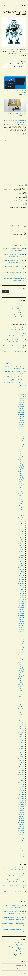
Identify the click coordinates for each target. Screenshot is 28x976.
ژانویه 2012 (21, 725)
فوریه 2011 (21, 747)
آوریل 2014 (21, 671)
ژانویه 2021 (21, 510)
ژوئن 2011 (21, 739)
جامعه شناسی (11, 368)
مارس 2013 (21, 697)
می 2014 (22, 669)
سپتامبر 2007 (21, 828)
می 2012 (22, 717)
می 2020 (22, 526)
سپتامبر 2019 (21, 542)
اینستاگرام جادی (20, 306)
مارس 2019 (21, 553)
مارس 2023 (21, 470)
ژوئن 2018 (21, 571)
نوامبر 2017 (21, 585)
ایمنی (24, 366)
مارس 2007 (21, 840)
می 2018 (22, 573)
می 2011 (22, 741)
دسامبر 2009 (21, 774)
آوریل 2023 (21, 468)
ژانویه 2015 (21, 653)
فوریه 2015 (21, 651)
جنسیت (24, 371)
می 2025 (22, 420)
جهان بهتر (17, 371)
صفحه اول (23, 961)
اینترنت (20, 366)
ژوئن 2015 (21, 643)
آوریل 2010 (21, 766)
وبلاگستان (14, 383)
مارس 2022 (21, 482)
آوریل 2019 (21, 552)
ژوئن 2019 (21, 548)
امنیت (13, 363)
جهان (20, 371)
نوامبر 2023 (21, 454)
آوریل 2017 (21, 599)
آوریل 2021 (21, 504)
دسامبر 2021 (21, 488)
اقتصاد (17, 363)
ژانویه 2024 (21, 450)
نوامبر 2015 (21, 633)
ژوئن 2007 (21, 834)
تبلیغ (6, 366)
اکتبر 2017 (21, 587)
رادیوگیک (20, 374)
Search (24, 289)
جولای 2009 (21, 784)
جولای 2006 (21, 856)
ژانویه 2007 (21, 844)
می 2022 (22, 478)
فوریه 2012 (21, 723)
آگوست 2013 (21, 687)
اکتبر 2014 (21, 659)
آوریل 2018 (21, 575)
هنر (6, 140)
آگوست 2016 (21, 615)
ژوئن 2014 (21, 667)
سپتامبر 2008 (21, 804)
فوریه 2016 (21, 627)
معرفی (12, 379)
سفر (16, 377)
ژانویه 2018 (21, 581)
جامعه (16, 368)
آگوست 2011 (21, 735)
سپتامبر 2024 (21, 434)
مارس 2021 (21, 506)
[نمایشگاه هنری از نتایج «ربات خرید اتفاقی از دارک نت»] (15, 105)
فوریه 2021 (21, 508)
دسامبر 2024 (21, 428)
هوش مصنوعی (23, 382)
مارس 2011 (21, 745)
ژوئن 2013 (21, 691)
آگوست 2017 (21, 591)
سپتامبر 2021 (21, 494)
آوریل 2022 (21, 480)
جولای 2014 (21, 665)
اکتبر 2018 (21, 563)
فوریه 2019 (21, 555)
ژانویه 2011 (21, 749)
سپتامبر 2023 (21, 458)
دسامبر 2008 (21, 798)
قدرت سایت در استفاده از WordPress (16, 973)
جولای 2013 (21, 689)
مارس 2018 (21, 577)
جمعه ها (7, 368)
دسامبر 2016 (21, 607)
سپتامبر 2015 (21, 637)
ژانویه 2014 (21, 677)
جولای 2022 (21, 474)
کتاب (4, 383)
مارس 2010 (21, 768)
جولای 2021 (21, 498)
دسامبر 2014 (21, 655)
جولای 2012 (21, 713)
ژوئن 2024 (21, 440)
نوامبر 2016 (21, 609)
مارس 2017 (21, 601)
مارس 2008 (21, 816)
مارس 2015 (21, 649)
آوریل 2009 (21, 790)
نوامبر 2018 (21, 561)
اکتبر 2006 (21, 850)
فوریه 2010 (21, 770)
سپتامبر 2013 (21, 685)
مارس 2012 (21, 721)
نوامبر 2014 (21, 657)
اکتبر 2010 (21, 755)
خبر (6, 371)
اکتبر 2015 (21, 635)
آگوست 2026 (21, 394)
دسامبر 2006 (21, 846)
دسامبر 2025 (21, 406)
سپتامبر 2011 (21, 733)
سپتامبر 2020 (21, 518)
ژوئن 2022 (21, 476)
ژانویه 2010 (21, 772)
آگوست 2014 (21, 663)
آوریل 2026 (21, 402)
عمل (25, 380)
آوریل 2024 (21, 444)
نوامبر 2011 (21, 729)
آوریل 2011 (21, 743)
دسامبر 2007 (21, 822)
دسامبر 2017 (21, 583)
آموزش (20, 363)
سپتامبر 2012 (21, 709)
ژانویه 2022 (21, 486)
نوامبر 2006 (21, 848)
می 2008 (22, 812)
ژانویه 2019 (21, 557)
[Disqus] (14, 162)
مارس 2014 (21, 673)
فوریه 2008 (21, 818)
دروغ (25, 374)
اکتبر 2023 (21, 456)
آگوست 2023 (21, 460)
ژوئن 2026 (21, 398)
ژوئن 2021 (21, 500)
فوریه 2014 (21, 675)
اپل (10, 363)
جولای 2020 (21, 522)
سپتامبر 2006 (21, 852)
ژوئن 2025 (21, 418)
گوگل (15, 386)
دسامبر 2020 (21, 512)
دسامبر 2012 (21, 703)
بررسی (17, 366)
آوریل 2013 (21, 695)
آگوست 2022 (21, 472)
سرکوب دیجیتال (22, 377)
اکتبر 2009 (21, 778)
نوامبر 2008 (21, 800)
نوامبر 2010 (21, 753)
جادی (24, 5)
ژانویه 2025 (21, 426)
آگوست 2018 (21, 567)
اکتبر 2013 (21, 683)
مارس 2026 (21, 404)
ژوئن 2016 (21, 619)
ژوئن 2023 (21, 464)
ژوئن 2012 (21, 715)
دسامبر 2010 (21, 751)
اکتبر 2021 (21, 492)
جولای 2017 (21, 593)
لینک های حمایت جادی (19, 314)
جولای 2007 (21, 832)
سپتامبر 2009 (21, 780)
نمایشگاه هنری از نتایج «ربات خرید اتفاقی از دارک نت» (16, 113)
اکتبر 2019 (21, 540)
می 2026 (22, 400)
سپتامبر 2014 (21, 661)
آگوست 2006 (21, 854)
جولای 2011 (21, 737)
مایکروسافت (17, 380)
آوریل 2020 (21, 528)
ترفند (4, 366)
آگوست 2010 (21, 758)
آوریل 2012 (21, 719)
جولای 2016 (21, 617)
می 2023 (22, 466)
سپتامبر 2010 (21, 756)
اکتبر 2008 (21, 802)
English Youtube (20, 304)
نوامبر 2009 (21, 776)
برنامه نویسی (12, 366)
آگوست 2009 (21, 782)
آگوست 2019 (21, 544)
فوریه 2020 (21, 532)
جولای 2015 (21, 641)
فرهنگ (22, 380)
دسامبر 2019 (21, 536)
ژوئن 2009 (21, 786)
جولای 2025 (21, 416)
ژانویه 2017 (21, 605)
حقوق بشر (11, 371)
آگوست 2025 (21, 414)
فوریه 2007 (21, 842)
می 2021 (22, 502)
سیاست (13, 377)
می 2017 (22, 597)
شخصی (8, 376)
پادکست (8, 382)
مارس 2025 (21, 424)
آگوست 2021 (21, 496)
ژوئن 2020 (21, 524)
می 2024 (22, 442)
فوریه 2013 (21, 699)
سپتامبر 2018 (21, 565)
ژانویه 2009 (21, 796)
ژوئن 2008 (21, 810)
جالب (19, 368)
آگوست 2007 (21, 830)
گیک (8, 140)
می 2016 (22, 621)
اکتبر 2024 (21, 432)
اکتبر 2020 (21, 516)
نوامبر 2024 (21, 430)
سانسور (15, 374)
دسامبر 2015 (21, 631)
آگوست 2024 (21, 436)
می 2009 (22, 788)
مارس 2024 (21, 446)
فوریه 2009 (21, 794)
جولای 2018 (21, 569)
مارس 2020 (21, 530)
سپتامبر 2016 (21, 613)
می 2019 (22, 550)
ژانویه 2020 (21, 534)
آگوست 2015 (21, 639)
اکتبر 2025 (21, 410)
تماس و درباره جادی (21, 965)
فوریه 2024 (21, 448)
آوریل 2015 (21, 647)
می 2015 (22, 645)
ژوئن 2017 (21, 595)
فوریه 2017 (21, 603)
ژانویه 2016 (21, 629)
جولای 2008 (21, 808)
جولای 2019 (21, 546)
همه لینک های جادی (19, 316)
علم (10, 140)
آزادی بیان (24, 363)
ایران (7, 362)
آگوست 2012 (21, 711)
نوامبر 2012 (21, 705)
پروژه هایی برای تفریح (21, 968)
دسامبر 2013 (21, 679)
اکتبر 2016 (21, 611)
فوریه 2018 (21, 579)
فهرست (4, 5)
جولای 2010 (21, 760)
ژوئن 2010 (21, 762)
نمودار (7, 380)
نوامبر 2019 (21, 538)
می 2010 (22, 764)
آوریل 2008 (21, 814)
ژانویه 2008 (21, 820)
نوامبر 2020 (21, 514)
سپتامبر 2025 (21, 412)
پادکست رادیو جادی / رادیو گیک (17, 308)
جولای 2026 (21, 396)
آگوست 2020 (21, 520)
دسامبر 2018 (21, 559)
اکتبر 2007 (21, 826)
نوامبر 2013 (21, 681)
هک (19, 383)
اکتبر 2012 (21, 707)
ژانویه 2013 (21, 701)
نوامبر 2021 (21, 490)
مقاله (13, 140)
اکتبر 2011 (21, 731)
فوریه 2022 (21, 484)
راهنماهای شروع (20, 312)
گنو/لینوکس (21, 385)
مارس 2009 (21, 792)
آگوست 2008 (21, 806)
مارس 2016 (21, 625)
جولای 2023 (21, 462)
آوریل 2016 (21, 623)
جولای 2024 (21, 438)
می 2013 (22, 693)
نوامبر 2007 (21, 824)
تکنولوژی (24, 368)
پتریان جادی (21, 310)
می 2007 (22, 836)
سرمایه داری (11, 374)
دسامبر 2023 (21, 452)
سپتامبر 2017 (21, 589)
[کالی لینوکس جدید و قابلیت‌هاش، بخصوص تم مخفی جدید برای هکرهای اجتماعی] (15, 82)
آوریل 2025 (21, 422)
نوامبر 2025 (21, 408)
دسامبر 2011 (21, 727)
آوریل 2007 (21, 838)
